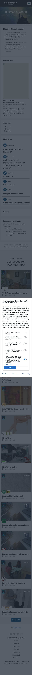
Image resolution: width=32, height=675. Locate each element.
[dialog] (16, 337)
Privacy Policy (26, 374)
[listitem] (16, 333)
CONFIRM (10, 367)
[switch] (25, 337)
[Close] (28, 301)
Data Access (16, 374)
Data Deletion (6, 374)
